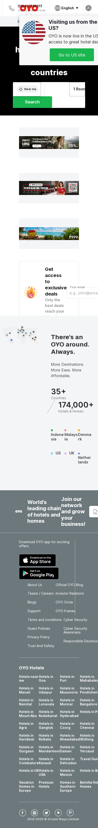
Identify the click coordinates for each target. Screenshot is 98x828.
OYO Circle (64, 602)
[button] (49, 142)
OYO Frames (65, 611)
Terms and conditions (45, 620)
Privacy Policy (39, 637)
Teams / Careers (41, 593)
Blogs (32, 602)
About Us (35, 585)
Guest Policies (39, 628)
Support (34, 611)
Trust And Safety (41, 646)
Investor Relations (70, 593)
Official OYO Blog (69, 585)
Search (32, 101)
